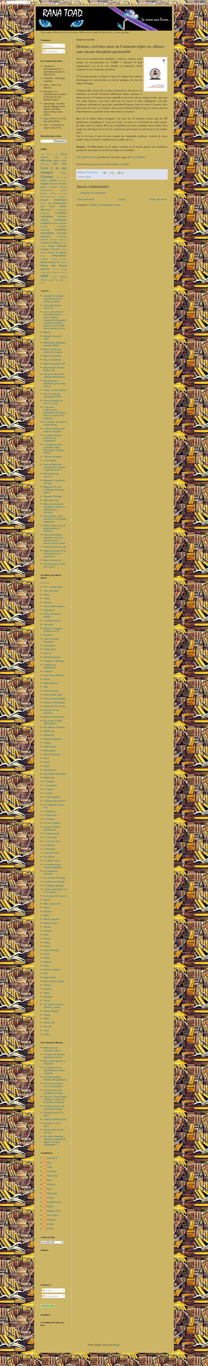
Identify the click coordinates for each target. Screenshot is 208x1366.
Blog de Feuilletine (52, 359)
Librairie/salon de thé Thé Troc (53, 1131)
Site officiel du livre (86, 157)
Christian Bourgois (52, 656)
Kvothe (43, 203)
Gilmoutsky (52, 1193)
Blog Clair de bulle (52, 355)
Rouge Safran (50, 977)
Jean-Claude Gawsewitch (55, 773)
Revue (64, 262)
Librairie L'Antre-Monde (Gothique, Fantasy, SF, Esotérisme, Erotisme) (55, 1099)
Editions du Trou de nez (55, 706)
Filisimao (51, 1184)
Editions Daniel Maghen (55, 698)
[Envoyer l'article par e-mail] (104, 172)
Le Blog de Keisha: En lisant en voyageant (54, 430)
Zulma (47, 1034)
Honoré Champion (52, 754)
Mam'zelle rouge (51, 500)
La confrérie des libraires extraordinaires (55, 423)
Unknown (51, 1219)
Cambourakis (50, 645)
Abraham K (52, 1158)
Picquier (47, 961)
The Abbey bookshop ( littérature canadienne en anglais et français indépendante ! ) (55, 1140)
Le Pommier (49, 848)
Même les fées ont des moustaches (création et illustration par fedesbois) (54, 508)
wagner (51, 280)
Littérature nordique (50, 242)
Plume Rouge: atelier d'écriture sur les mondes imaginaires (55, 518)
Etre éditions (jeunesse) (54, 727)
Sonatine (48, 988)
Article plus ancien (158, 199)
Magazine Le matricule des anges (54, 482)
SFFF (44, 275)
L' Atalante (49, 789)
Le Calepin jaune (51, 833)
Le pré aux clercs (51, 852)
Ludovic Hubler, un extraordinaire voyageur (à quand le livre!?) (54, 467)
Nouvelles (55, 249)
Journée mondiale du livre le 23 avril (53, 402)
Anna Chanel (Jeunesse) (54, 606)
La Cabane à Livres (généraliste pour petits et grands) (54, 1070)
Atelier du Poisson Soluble (52, 615)
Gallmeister (49, 734)
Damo (49, 1180)
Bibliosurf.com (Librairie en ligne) (52, 1049)
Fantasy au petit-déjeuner (55, 389)
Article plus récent (85, 199)
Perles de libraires (57, 252)
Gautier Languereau (53, 738)
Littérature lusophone (58, 239)
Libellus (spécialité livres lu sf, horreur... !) (55, 890)
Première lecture (59, 259)
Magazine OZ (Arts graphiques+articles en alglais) (54, 489)
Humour (44, 199)
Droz (46, 686)
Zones (46, 1030)
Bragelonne (45, 164)
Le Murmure (49, 845)
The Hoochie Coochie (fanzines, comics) (54, 1006)
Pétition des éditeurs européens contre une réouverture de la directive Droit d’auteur (54, 538)
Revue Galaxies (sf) (53, 560)
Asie (56, 157)
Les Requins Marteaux (54, 885)
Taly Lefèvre (53, 1215)
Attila (49, 1167)
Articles (48, 45)
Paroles (47, 946)
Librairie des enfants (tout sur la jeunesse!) (53, 1085)
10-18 (46, 582)
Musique (62, 246)
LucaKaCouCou (54, 1202)
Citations (47, 176)
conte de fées (61, 177)
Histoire (44, 193)
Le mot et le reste (52, 841)
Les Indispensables (57, 203)
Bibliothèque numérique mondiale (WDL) (55, 344)
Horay (46, 758)
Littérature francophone (54, 231)
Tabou (46, 992)
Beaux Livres (60, 160)
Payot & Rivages (51, 950)
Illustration (60, 199)
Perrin (46, 953)
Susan (46, 118)
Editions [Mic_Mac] (53, 694)
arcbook (50, 1224)
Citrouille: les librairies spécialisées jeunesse (54, 1056)
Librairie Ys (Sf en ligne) (52, 1124)
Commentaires (51, 51)
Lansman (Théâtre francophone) (52, 828)
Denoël (47, 679)
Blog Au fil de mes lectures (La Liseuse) (53, 351)
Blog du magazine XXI (54, 363)
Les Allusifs (49, 856)
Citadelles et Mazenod (54, 660)
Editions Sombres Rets (54, 716)
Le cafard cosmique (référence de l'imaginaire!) (53, 438)
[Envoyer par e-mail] (109, 172)
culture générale (49, 180)
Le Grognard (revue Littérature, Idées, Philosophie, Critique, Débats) (54, 448)
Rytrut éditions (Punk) (54, 981)
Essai (88, 176)
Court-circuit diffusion (54, 675)
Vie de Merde (138, 157)
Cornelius (48, 671)
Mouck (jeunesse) (52, 919)
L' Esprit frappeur (52, 796)
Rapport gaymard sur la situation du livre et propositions (54, 553)
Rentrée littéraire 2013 (51, 262)
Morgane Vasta (53, 1211)
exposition (53, 187)
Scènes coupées (60, 269)
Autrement (48, 624)
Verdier (47, 1014)
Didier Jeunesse (51, 683)
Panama (47, 938)
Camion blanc (50, 649)
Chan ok (47, 653)
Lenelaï (50, 1197)
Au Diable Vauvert (52, 620)
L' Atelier (48, 793)
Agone (47, 594)
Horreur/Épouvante (48, 196)
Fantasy (63, 187)
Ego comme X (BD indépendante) (52, 722)
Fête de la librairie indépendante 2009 (52, 395)
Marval (47, 899)
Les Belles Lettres (52, 860)
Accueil (121, 199)
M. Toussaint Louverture (55, 895)
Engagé (44, 183)
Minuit (47, 907)
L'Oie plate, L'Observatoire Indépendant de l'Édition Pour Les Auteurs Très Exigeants (55, 412)
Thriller (44, 279)
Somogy (47, 984)
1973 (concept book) (53, 586)
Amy (49, 1162)
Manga (51, 245)
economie (63, 180)
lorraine (50, 1228)
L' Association (50, 785)
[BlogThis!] (113, 172)
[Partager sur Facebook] (119, 172)
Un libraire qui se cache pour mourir (54, 565)
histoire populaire (59, 193)
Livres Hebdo (50, 460)
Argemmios (49, 610)
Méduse (50, 1206)
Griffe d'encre (50, 746)
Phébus (47, 957)
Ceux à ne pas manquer (54, 169)
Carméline (51, 1171)
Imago (46, 762)
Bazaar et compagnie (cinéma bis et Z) (53, 630)
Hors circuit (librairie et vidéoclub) (54, 1062)
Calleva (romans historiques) (51, 640)
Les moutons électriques (55, 877)
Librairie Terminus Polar (55, 1119)
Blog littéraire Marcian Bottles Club (54, 369)
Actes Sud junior (51, 590)
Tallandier (48, 996)
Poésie (43, 256)
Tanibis (47, 1000)
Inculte (47, 765)
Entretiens (53, 183)
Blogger (116, 1344)
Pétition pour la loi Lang (55, 546)
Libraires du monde (53, 456)
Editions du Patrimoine (54, 702)
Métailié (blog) (50, 923)
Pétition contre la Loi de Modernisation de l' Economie (55, 528)
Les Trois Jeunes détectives (54, 207)
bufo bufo (60, 163)
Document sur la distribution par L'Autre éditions (54, 383)
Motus (46, 915)
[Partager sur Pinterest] (122, 172)
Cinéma (63, 172)
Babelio (47, 332)
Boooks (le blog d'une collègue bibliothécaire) (54, 375)
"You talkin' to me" (50, 154)
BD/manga (46, 160)
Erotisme (62, 183)
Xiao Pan (48, 1026)
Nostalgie (45, 249)
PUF (46, 973)
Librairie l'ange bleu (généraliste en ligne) (53, 1091)
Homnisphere (50, 750)
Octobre (47, 926)
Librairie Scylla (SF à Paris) (54, 1114)
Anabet (47, 598)
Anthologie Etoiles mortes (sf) (52, 307)
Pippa (46, 965)
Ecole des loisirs (51, 690)
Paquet (47, 942)
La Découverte (50, 815)
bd (66, 157)
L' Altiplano (49, 781)
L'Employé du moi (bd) (54, 800)
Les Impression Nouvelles (51, 872)
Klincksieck (49, 777)
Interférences (49, 769)
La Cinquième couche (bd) (54, 806)
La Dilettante (50, 811)
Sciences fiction (58, 272)
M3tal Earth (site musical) (51, 475)
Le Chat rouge (50, 837)
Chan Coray (52, 1175)
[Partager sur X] (116, 172)
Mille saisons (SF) (52, 903)
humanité (63, 196)
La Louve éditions (52, 822)
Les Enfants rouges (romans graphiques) (53, 866)
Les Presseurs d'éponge (54, 881)
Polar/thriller (59, 255)
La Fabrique (49, 819)
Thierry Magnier (51, 1010)
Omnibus (48, 930)
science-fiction (46, 272)
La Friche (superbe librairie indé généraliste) (55, 1078)
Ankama (47, 602)
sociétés (54, 276)
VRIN (46, 1018)
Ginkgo (47, 742)
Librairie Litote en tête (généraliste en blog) (54, 1107)
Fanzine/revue (46, 190)
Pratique (44, 259)
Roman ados (48, 265)
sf (66, 272)
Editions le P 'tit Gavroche (51, 711)
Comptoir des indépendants (50, 666)
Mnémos (47, 911)
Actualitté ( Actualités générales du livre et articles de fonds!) (54, 298)
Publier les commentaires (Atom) (105, 204)
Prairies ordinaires (52, 969)
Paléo (46, 934)
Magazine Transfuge (53, 496)
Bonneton (48, 634)
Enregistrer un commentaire (93, 192)
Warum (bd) (49, 1022)
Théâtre (63, 276)
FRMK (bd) (49, 731)
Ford (49, 1189)
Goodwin (63, 190)
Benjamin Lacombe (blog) (52, 337)
